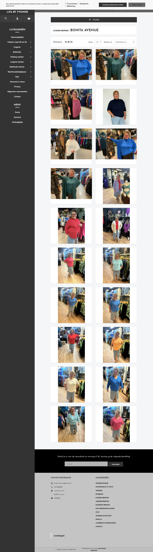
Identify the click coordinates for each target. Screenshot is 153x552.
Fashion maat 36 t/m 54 (17, 42)
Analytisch (84, 3)
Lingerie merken (17, 61)
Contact (17, 96)
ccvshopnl (59, 535)
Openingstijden (17, 37)
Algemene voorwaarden (17, 91)
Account (17, 117)
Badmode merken (17, 66)
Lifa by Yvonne (17, 12)
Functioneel (72, 3)
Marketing (71, 6)
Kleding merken (17, 56)
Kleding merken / (61, 30)
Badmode (17, 52)
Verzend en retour (17, 81)
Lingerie (17, 47)
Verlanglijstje (17, 122)
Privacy (17, 86)
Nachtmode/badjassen (17, 71)
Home (17, 112)
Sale (17, 76)
